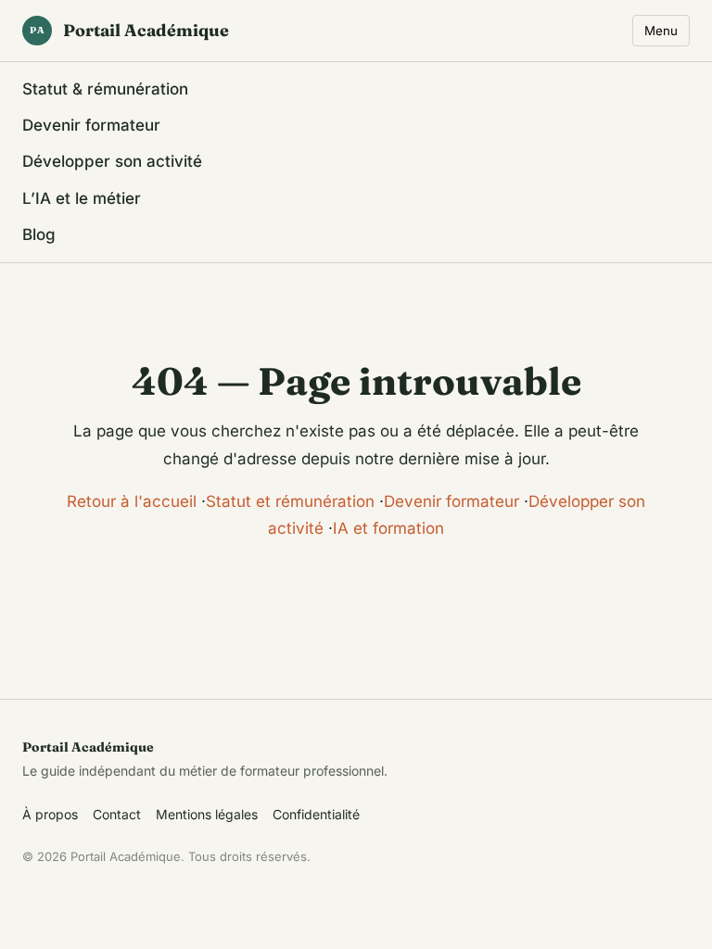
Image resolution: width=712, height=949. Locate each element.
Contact (117, 814)
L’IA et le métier (81, 198)
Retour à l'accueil (132, 501)
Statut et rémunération (290, 501)
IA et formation (388, 528)
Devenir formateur (91, 125)
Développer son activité (112, 161)
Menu (661, 30)
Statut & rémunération (105, 89)
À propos (50, 814)
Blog (39, 234)
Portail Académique (129, 30)
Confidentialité (316, 814)
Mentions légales (207, 814)
